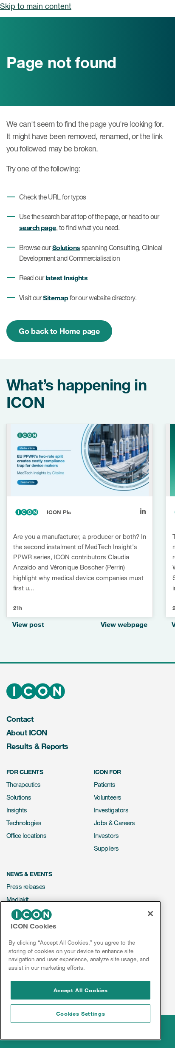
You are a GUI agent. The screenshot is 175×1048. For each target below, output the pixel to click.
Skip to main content (35, 6)
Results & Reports (37, 746)
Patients (105, 784)
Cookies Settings (80, 1013)
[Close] (150, 913)
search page (37, 227)
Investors (106, 836)
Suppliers (106, 848)
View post (28, 624)
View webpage (124, 624)
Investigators (111, 810)
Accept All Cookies (81, 990)
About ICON (26, 732)
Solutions (66, 247)
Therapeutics (23, 784)
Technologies (24, 823)
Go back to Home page (59, 331)
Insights (16, 810)
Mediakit (17, 899)
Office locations (26, 836)
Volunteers (107, 797)
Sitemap (55, 297)
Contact (19, 718)
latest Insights (66, 277)
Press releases (25, 887)
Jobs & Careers (114, 823)
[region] (80, 970)
